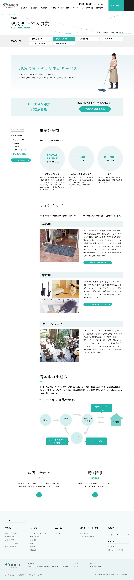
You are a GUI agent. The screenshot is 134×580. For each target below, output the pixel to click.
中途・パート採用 (114, 550)
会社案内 (34, 8)
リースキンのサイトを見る (97, 262)
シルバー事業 (107, 39)
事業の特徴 (17, 135)
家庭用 (16, 146)
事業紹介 (24, 8)
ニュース (75, 8)
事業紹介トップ (37, 39)
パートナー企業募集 (87, 536)
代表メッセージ (35, 536)
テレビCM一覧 (87, 8)
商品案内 (44, 8)
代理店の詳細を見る (95, 109)
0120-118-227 (86, 4)
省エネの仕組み (19, 154)
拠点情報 (33, 546)
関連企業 (33, 550)
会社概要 (33, 540)
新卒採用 (111, 547)
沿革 (31, 543)
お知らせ (58, 533)
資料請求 (21, 575)
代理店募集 (84, 533)
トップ (99, 32)
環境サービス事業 (61, 39)
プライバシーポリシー (36, 575)
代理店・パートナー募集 (60, 8)
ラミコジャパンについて (38, 533)
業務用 (16, 143)
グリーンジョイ (20, 150)
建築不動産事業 (61, 43)
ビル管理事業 (84, 39)
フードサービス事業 (38, 43)
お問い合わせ (21, 160)
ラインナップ (18, 140)
